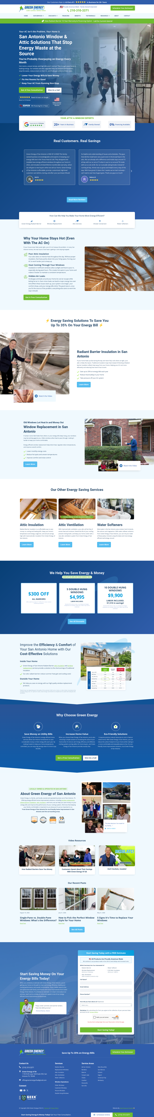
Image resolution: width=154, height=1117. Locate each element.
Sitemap (46, 1108)
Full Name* (83, 979)
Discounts (52, 16)
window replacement (68, 800)
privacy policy (94, 1012)
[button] (38, 16)
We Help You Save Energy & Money (77, 573)
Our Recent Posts (77, 882)
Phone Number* (85, 994)
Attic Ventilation (71, 525)
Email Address (84, 987)
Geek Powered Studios (126, 1108)
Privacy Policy (54, 1108)
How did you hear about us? (92, 1001)
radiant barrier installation (28, 802)
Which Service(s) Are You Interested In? (92, 965)
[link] (38, 899)
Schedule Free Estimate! (123, 8)
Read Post (23, 923)
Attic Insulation (32, 525)
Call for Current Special (102, 21)
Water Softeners (109, 525)
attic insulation (59, 666)
